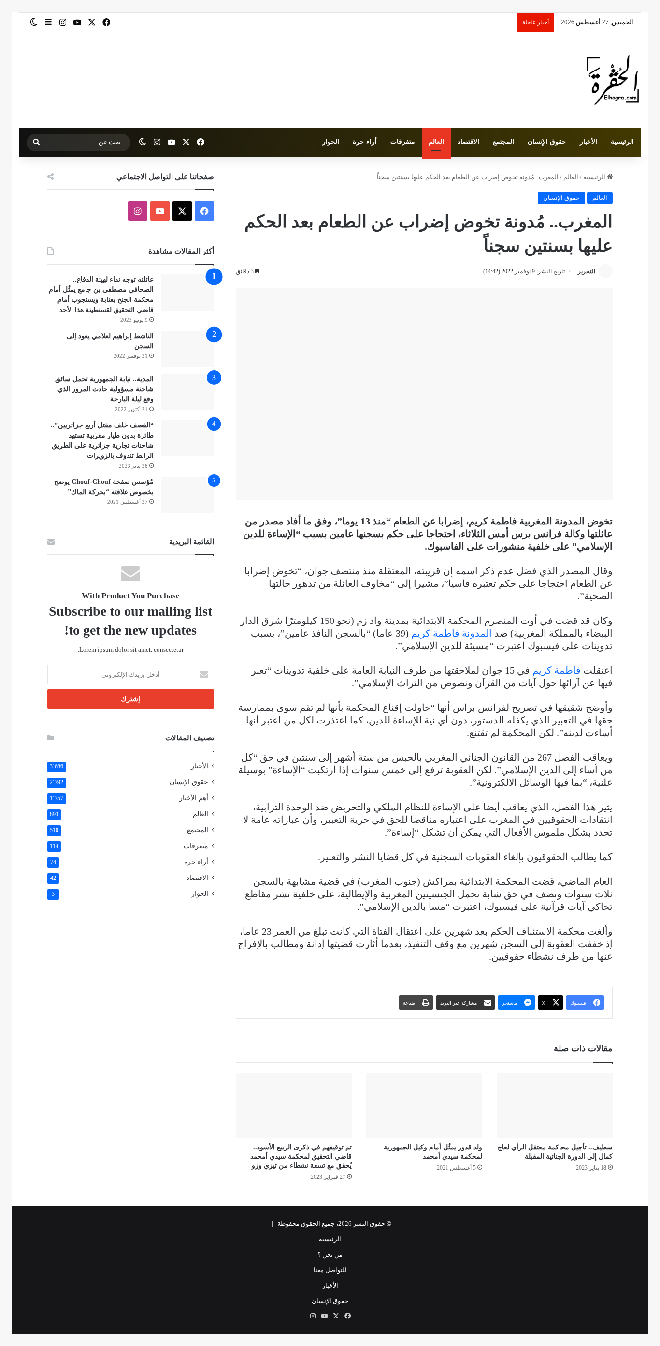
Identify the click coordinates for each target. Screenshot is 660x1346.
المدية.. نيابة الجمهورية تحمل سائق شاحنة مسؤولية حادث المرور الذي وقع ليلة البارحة (104, 389)
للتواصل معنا (330, 1270)
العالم (436, 141)
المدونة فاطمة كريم (451, 633)
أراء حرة (365, 141)
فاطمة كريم (556, 670)
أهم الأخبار (193, 798)
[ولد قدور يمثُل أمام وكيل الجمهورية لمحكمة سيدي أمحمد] (424, 1105)
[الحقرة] (613, 80)
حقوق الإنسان (547, 141)
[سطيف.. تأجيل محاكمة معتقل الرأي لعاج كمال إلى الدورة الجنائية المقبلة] (555, 1105)
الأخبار (588, 141)
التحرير (586, 271)
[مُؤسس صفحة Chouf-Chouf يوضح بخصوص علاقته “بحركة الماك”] (187, 495)
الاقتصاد (468, 141)
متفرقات (402, 141)
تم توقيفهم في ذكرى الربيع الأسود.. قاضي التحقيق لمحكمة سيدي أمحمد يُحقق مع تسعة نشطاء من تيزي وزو (301, 1156)
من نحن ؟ (330, 1254)
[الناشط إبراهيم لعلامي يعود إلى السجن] (187, 349)
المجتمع (503, 141)
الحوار (330, 141)
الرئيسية (622, 141)
